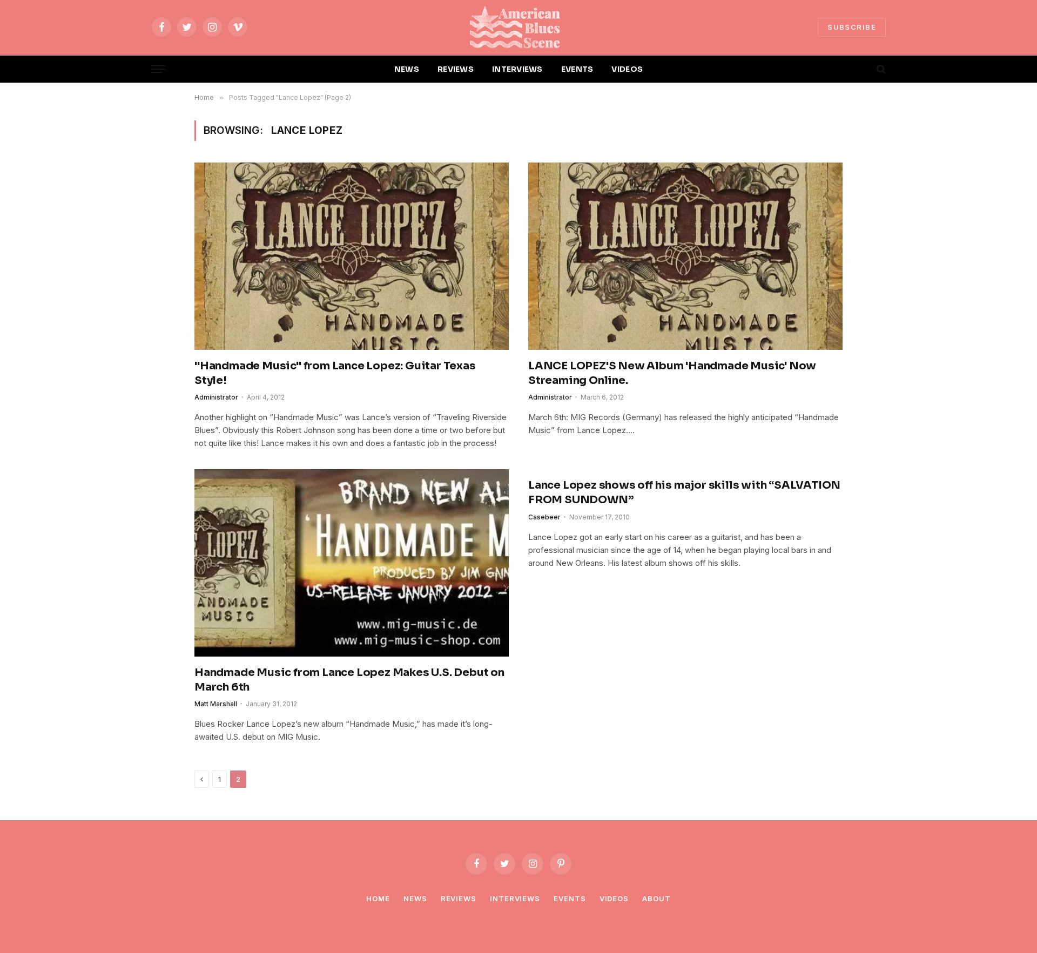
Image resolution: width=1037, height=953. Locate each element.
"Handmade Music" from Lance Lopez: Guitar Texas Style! (335, 373)
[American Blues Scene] (518, 27)
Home (378, 898)
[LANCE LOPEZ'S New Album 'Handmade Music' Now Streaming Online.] (685, 256)
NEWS (406, 69)
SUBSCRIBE (851, 27)
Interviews (515, 898)
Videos (614, 898)
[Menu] (158, 69)
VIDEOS (627, 69)
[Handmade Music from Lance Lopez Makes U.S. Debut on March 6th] (351, 562)
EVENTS (577, 69)
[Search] (880, 69)
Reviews (458, 898)
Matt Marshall (215, 704)
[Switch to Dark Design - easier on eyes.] (863, 69)
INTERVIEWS (517, 69)
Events (569, 898)
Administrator (216, 397)
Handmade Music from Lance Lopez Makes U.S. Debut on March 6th (349, 680)
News (415, 898)
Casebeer (544, 517)
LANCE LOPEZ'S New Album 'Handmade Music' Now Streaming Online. (672, 373)
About (656, 898)
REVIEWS (455, 69)
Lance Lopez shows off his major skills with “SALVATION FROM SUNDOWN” (684, 492)
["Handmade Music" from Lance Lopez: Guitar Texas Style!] (351, 256)
